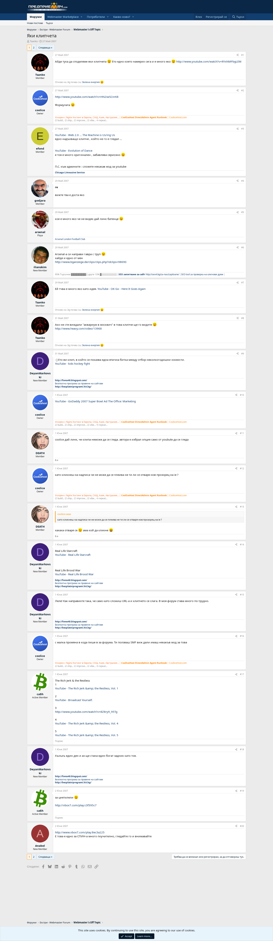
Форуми (36, 17)
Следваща (44, 47)
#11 (242, 433)
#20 (242, 826)
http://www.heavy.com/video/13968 (78, 328)
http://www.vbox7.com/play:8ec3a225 (80, 832)
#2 (242, 90)
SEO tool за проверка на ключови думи (202, 274)
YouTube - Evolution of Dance (73, 150)
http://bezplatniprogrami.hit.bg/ (73, 386)
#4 (242, 180)
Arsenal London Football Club (70, 239)
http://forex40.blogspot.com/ (71, 380)
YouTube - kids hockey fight (72, 363)
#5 (242, 212)
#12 (242, 468)
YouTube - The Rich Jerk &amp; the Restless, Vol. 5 (86, 735)
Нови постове (35, 23)
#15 (242, 594)
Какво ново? (121, 17)
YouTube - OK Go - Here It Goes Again (122, 289)
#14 (242, 544)
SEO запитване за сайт (132, 274)
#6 (242, 247)
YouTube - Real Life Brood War (74, 574)
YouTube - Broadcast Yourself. (74, 700)
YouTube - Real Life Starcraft (72, 555)
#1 (242, 55)
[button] (81, 16)
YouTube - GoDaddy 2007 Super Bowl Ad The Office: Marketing (95, 401)
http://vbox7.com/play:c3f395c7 (76, 805)
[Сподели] (237, 55)
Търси (49, 23)
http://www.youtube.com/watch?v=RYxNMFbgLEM (208, 61)
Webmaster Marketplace (63, 17)
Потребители (96, 17)
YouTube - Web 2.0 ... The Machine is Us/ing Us (85, 135)
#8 (242, 318)
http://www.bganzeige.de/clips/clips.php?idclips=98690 (90, 262)
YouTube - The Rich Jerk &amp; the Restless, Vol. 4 (86, 723)
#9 (242, 353)
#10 (242, 395)
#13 (242, 506)
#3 (242, 128)
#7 (242, 282)
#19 (242, 790)
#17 (242, 674)
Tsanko (34, 41)
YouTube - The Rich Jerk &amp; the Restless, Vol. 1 (86, 688)
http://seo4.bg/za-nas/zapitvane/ (162, 274)
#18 (242, 749)
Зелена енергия (91, 82)
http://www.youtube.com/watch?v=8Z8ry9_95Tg (86, 711)
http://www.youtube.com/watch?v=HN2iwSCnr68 (86, 97)
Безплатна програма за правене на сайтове (79, 383)
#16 (242, 636)
